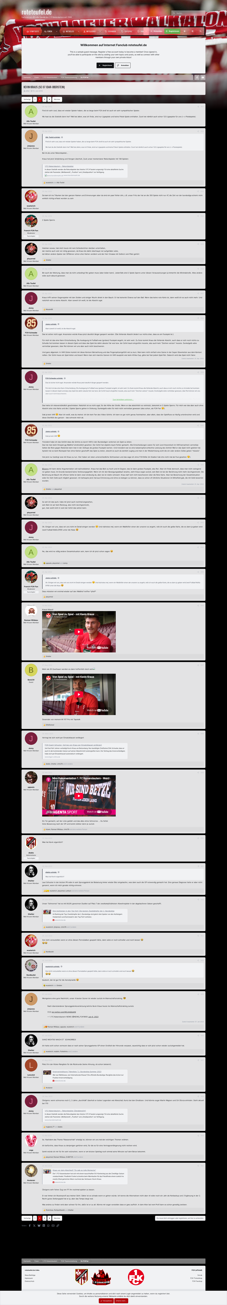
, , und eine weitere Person (66, 829)
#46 (202, 605)
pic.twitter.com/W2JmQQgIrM (64, 1012)
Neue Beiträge (30, 1275)
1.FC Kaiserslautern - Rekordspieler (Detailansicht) (65, 1111)
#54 (202, 960)
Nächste (57, 99)
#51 (202, 866)
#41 (202, 465)
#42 (202, 498)
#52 (202, 900)
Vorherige (27, 99)
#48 (202, 734)
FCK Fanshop (197, 1281)
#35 (202, 244)
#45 (202, 572)
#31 (202, 107)
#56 (202, 1036)
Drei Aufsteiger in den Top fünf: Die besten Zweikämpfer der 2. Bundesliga (83, 911)
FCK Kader (112, 31)
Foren (49, 31)
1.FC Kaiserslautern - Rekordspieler (59, 166)
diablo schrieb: (51, 872)
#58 (202, 1096)
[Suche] (200, 31)
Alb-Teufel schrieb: (52, 137)
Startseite (34, 31)
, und (57, 563)
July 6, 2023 (93, 1017)
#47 (202, 665)
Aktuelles (70, 31)
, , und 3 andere (59, 764)
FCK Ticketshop (196, 1278)
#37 (202, 293)
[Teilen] (198, 106)
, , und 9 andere (64, 1157)
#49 (202, 773)
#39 (202, 372)
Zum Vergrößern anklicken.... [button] (123, 400)
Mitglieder (91, 31)
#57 (202, 1060)
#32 (202, 131)
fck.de (200, 1275)
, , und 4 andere (66, 1027)
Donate (143, 31)
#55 (202, 994)
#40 (202, 425)
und (55, 183)
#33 (202, 191)
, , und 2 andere (61, 927)
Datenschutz (29, 1281)
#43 (202, 523)
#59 (202, 1136)
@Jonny (45, 469)
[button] (57, 31)
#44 (202, 547)
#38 (202, 318)
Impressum (29, 1278)
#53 (202, 936)
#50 (202, 838)
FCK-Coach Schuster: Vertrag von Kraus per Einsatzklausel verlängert (73, 745)
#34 (202, 216)
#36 (202, 269)
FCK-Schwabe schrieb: (54, 378)
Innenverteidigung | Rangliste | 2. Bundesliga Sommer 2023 (77, 1071)
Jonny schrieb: (51, 324)
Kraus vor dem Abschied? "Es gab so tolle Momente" (74, 1170)
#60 (202, 1166)
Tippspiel (128, 31)
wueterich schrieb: (52, 966)
